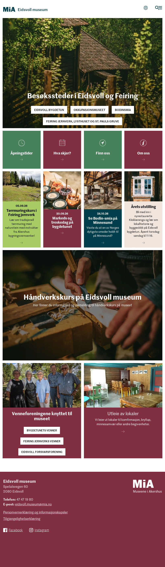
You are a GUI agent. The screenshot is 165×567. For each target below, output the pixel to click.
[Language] (145, 7)
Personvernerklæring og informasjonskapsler (35, 512)
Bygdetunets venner (42, 430)
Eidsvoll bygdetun (49, 110)
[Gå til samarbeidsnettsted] (143, 483)
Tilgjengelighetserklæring (21, 518)
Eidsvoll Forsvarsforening (41, 452)
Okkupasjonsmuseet (89, 110)
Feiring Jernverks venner (41, 441)
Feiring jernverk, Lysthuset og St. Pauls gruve (82, 121)
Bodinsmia (123, 110)
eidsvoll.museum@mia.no (33, 504)
